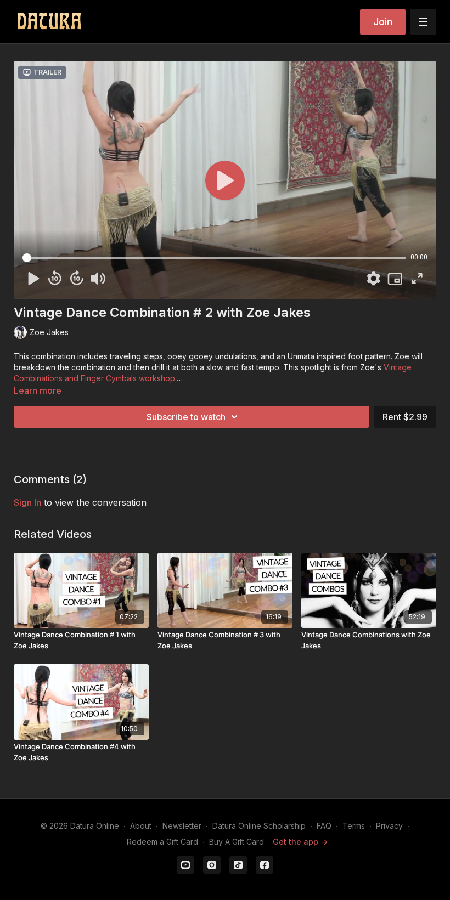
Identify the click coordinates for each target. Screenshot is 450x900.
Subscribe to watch (186, 416)
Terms (353, 825)
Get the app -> (300, 841)
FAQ (324, 825)
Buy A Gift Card (236, 841)
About (140, 825)
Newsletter (181, 825)
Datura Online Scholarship (259, 825)
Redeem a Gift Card (162, 841)
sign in (27, 502)
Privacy (389, 825)
